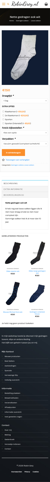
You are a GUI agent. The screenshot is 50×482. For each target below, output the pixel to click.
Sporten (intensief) (18, 123)
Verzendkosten (11, 403)
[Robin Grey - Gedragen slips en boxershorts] (25, 4)
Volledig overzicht (12, 380)
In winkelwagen (13, 152)
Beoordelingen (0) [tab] (14, 195)
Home (11, 21)
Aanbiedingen (10, 366)
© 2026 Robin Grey (25, 465)
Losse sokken (36, 21)
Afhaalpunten (10, 407)
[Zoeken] (8, 4)
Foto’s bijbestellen (13, 127)
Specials (8, 370)
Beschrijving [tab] (11, 183)
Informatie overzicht (13, 412)
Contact (8, 449)
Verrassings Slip (11, 375)
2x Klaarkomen (17, 115)
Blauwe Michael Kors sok (12, 312)
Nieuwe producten (12, 356)
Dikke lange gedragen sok (37, 272)
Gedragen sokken (22, 21)
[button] (4, 4)
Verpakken (9, 138)
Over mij (8, 430)
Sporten (8, 119)
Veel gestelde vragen (13, 417)
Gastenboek (9, 439)
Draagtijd (8, 95)
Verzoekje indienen (12, 444)
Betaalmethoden (11, 398)
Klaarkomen (15, 111)
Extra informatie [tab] (13, 189)
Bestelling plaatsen (12, 393)
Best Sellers (9, 361)
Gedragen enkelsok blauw (37, 313)
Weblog (8, 435)
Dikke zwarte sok (12, 271)
